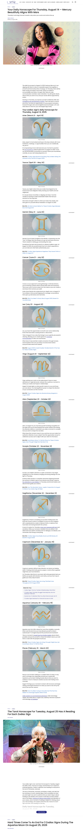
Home (9, 6)
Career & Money (59, 2)
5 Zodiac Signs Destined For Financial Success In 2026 (38, 598)
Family (35, 2)
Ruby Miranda (11, 828)
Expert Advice (66, 2)
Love (20, 2)
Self (32, 2)
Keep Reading (41, 812)
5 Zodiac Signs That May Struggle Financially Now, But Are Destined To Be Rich (39, 593)
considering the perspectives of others (33, 101)
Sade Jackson (11, 18)
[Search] (72, 2)
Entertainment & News (42, 2)
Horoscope (28, 2)
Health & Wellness (51, 2)
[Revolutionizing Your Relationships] (13, 2)
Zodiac (23, 2)
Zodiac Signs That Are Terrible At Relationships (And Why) (39, 590)
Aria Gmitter (10, 717)
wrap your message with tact (48, 527)
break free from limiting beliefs (42, 635)
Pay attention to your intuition (30, 482)
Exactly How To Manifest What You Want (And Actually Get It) (40, 596)
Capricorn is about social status (41, 798)
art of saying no (29, 149)
